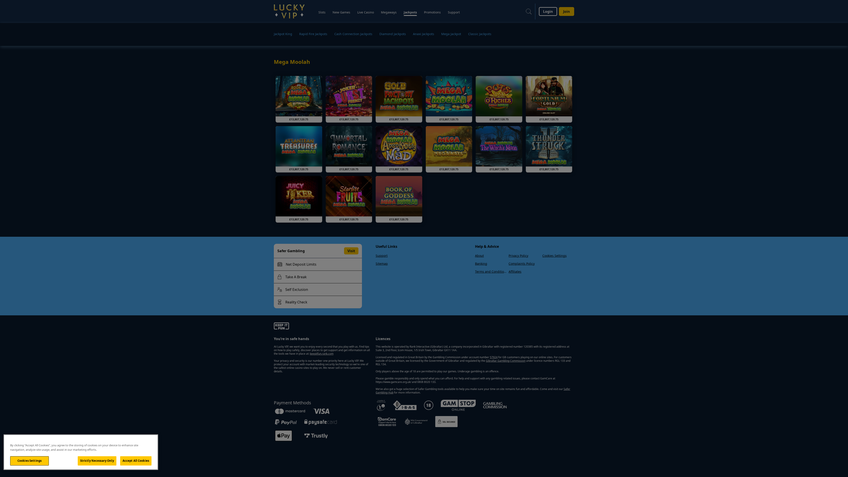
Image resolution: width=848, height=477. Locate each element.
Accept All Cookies (136, 461)
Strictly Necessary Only (97, 461)
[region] (81, 452)
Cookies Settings (29, 461)
